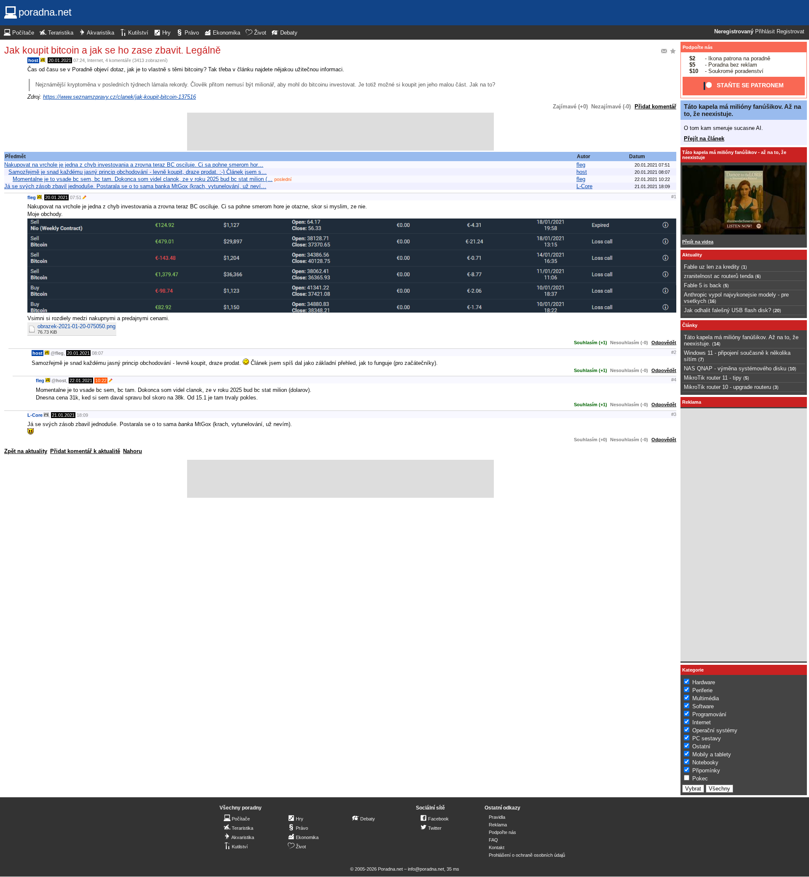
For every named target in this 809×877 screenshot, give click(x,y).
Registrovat (790, 32)
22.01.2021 (81, 380)
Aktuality (692, 254)
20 (777, 310)
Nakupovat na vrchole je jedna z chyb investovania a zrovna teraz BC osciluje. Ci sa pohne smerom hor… (133, 165)
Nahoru (132, 451)
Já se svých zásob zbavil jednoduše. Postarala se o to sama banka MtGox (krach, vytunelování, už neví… (135, 186)
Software (703, 706)
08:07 (97, 353)
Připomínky (706, 770)
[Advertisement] (340, 132)
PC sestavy (706, 738)
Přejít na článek (704, 138)
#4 (673, 379)
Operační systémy (714, 730)
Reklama (498, 824)
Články (689, 325)
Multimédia (705, 698)
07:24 (79, 60)
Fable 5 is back (702, 285)
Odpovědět (663, 342)
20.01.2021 (59, 60)
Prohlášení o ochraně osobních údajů (527, 855)
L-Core (584, 186)
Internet (95, 60)
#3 (673, 414)
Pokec (700, 778)
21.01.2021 (63, 415)
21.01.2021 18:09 (652, 186)
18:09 (82, 415)
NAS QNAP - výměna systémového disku (735, 368)
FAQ (493, 839)
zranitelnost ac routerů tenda (718, 276)
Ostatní (701, 746)
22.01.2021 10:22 (652, 179)
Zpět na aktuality (25, 451)
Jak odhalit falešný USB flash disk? (727, 310)
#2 (673, 352)
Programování (709, 714)
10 (792, 368)
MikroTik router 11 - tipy (713, 378)
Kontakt (496, 847)
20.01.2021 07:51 (652, 164)
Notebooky (705, 762)
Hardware (703, 682)
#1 (673, 196)
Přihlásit (765, 32)
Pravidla (497, 817)
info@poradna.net (426, 869)
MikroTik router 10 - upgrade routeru (727, 387)
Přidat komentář (655, 106)
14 (716, 343)
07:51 (75, 197)
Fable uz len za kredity (711, 267)
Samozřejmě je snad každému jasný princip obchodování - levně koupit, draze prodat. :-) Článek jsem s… (137, 172)
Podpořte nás (698, 47)
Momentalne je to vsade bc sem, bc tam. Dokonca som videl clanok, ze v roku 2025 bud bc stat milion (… (143, 179)
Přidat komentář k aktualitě (85, 451)
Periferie (702, 690)
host (33, 60)
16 (712, 301)
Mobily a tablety (711, 754)
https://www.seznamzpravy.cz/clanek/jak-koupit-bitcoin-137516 (119, 97)
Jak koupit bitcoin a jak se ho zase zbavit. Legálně (112, 50)
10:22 (101, 380)
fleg (580, 165)
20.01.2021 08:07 (652, 172)
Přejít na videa (697, 241)
